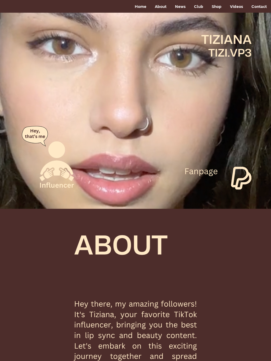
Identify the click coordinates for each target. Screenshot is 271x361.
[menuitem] (140, 6)
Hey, (35, 131)
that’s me (35, 136)
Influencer (56, 185)
